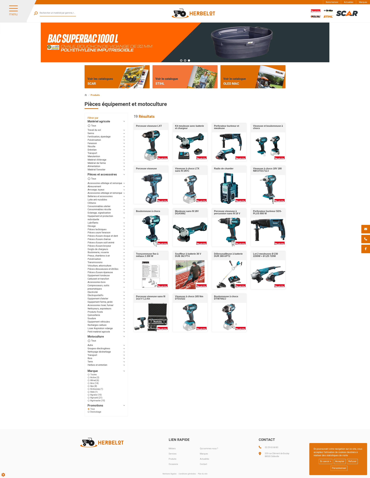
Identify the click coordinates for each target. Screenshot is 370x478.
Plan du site (202, 474)
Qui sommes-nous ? (209, 448)
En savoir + (325, 461)
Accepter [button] (339, 461)
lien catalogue (162, 67)
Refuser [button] (352, 461)
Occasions (173, 464)
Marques (363, 2)
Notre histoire (332, 2)
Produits (172, 459)
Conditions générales (187, 474)
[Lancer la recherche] (36, 13)
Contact (203, 464)
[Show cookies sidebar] (3, 475)
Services (172, 454)
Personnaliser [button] (339, 468)
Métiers (172, 448)
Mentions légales (169, 474)
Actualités (348, 2)
